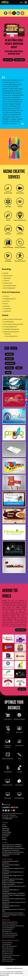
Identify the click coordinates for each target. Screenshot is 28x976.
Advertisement (10, 363)
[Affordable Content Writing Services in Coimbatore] (14, 432)
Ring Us (4, 838)
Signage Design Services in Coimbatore (13, 893)
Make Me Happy (19, 60)
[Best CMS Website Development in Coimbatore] (14, 565)
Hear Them (22, 689)
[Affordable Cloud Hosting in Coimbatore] (14, 383)
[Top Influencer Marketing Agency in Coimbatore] (14, 811)
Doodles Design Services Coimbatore (13, 852)
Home (4, 825)
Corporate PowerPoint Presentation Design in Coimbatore (12, 880)
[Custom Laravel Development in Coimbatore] (14, 532)
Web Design (9, 359)
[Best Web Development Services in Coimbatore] (14, 449)
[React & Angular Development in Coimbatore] (26, 391)
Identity (8, 372)
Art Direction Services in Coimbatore (12, 913)
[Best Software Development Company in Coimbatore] (26, 397)
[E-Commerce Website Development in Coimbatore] (14, 482)
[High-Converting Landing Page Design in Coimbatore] (14, 499)
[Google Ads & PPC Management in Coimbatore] (14, 548)
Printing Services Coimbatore (10, 850)
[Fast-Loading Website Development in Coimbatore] (26, 394)
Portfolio (4, 826)
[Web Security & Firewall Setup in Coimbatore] (26, 403)
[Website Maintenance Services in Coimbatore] (6, 811)
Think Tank (5, 836)
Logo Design (9, 354)
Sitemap (4, 839)
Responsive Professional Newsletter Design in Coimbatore (12, 883)
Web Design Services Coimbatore (12, 846)
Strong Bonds (6, 834)
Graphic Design (6, 832)
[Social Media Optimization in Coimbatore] (5, 4)
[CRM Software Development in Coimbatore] (14, 399)
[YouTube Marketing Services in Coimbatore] (14, 416)
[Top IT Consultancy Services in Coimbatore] (26, 400)
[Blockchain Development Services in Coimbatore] (6, 14)
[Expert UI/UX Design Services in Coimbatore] (14, 14)
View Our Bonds (20, 630)
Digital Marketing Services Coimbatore (13, 848)
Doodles (19, 368)
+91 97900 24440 (7, 819)
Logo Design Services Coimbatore (12, 845)
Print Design (9, 368)
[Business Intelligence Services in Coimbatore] (14, 465)
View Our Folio (8, 60)
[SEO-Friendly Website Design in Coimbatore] (22, 14)
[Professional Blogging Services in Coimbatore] (10, 14)
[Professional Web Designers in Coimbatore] (18, 14)
